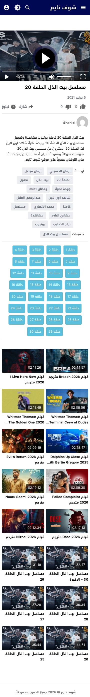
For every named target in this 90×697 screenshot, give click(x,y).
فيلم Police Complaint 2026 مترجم (70, 500)
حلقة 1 (70, 250)
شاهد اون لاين (59, 197)
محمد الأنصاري (44, 206)
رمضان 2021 (38, 189)
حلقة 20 (18, 296)
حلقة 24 (17, 308)
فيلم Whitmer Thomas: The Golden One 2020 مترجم (25, 422)
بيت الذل (42, 180)
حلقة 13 (72, 285)
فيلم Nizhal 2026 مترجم (25, 537)
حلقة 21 (73, 308)
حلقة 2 (54, 250)
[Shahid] (82, 127)
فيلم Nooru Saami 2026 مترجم (25, 500)
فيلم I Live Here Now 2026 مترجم (27, 379)
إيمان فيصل (33, 171)
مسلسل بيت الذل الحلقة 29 (24, 576)
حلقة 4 (20, 250)
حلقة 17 (73, 296)
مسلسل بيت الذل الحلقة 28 (68, 616)
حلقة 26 (54, 320)
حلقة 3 (37, 250)
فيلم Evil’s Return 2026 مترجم (25, 460)
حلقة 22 (55, 308)
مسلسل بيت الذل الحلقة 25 (24, 656)
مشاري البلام (61, 215)
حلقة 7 (37, 261)
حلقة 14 (54, 285)
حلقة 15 (36, 285)
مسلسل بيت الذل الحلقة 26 (68, 656)
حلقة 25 (74, 320)
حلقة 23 (36, 308)
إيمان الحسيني (60, 171)
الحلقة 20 (63, 180)
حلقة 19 (36, 296)
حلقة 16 (17, 285)
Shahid (68, 122)
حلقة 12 (18, 273)
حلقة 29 (54, 331)
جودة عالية (62, 189)
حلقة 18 (54, 296)
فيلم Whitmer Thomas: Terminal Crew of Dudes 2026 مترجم (68, 422)
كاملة (66, 206)
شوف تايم (63, 8)
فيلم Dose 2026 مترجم (70, 537)
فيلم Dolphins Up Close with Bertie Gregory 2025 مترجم (67, 462)
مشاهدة (37, 215)
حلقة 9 (73, 273)
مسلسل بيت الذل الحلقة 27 (24, 616)
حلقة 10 (54, 273)
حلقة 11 (36, 273)
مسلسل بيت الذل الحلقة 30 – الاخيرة (68, 576)
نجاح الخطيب (61, 224)
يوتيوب (40, 224)
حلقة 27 (36, 320)
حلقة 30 (36, 331)
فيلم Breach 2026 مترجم (68, 377)
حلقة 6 (53, 261)
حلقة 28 (17, 320)
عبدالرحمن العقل (28, 197)
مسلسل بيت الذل (55, 234)
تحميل (24, 180)
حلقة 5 (71, 261)
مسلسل (20, 206)
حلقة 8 (20, 261)
